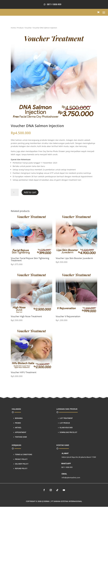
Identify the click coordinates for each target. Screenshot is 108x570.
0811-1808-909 (54, 4)
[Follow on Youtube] (64, 490)
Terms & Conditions (23, 454)
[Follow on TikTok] (57, 490)
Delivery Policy (21, 464)
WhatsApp (66, 464)
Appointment (20, 432)
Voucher (28, 28)
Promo (18, 423)
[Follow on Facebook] (44, 490)
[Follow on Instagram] (50, 490)
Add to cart (30, 192)
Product (20, 28)
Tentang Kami (21, 437)
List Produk (65, 423)
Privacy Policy (21, 459)
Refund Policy (21, 468)
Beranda (19, 418)
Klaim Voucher (66, 427)
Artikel (18, 427)
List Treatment (66, 418)
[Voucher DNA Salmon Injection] (54, 119)
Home (13, 28)
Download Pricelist (68, 432)
